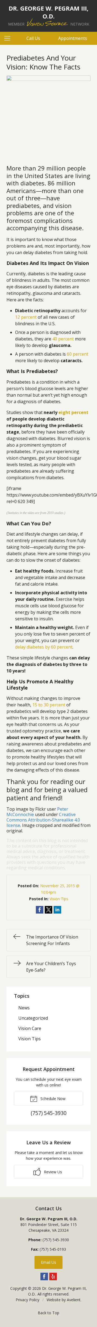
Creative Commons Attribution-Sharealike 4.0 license (43, 819)
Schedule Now (52, 1098)
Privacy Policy (27, 1299)
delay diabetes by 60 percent (43, 647)
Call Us (33, 38)
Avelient (74, 1299)
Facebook (44, 1276)
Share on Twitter (48, 910)
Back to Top (48, 1312)
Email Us (48, 1262)
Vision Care (29, 1028)
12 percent (26, 317)
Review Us (52, 1171)
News (24, 1008)
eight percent (73, 412)
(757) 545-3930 (56, 1239)
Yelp (53, 1276)
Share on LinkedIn (57, 910)
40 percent (63, 339)
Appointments (72, 38)
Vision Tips (59, 898)
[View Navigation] (9, 38)
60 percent (77, 354)
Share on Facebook (39, 910)
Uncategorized (33, 1018)
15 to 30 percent (48, 705)
